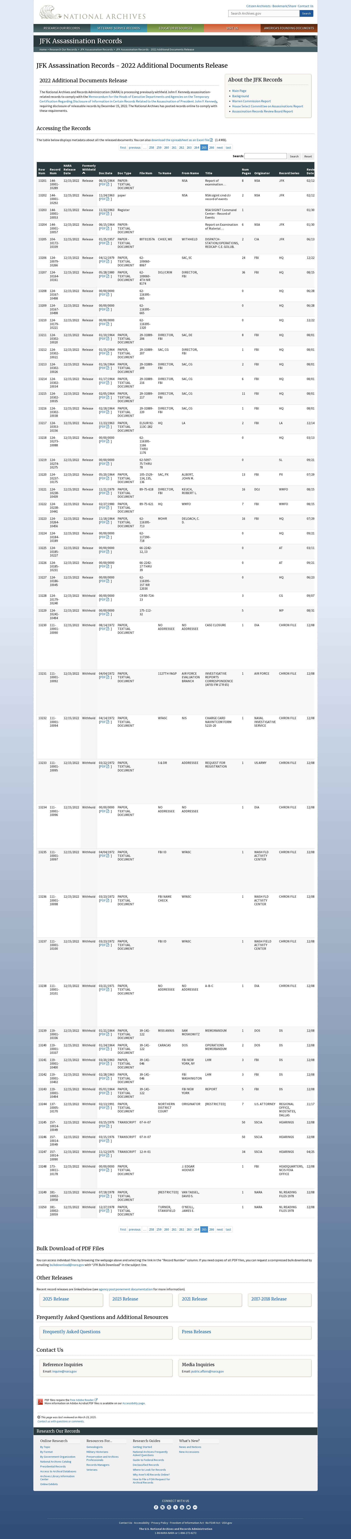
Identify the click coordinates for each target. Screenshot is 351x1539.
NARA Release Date (70, 169)
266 (211, 147)
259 (159, 147)
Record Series (289, 173)
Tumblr (175, 1507)
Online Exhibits (49, 1484)
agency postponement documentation (126, 1289)
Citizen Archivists (258, 6)
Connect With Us (175, 1501)
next (220, 147)
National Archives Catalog (55, 1461)
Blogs (188, 1507)
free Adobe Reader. (82, 1400)
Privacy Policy (159, 1523)
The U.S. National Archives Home (92, 12)
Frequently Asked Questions (71, 1331)
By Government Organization (57, 1456)
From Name (190, 173)
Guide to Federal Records (148, 1460)
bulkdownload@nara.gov (67, 1265)
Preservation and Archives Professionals (103, 1458)
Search (306, 13)
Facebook (156, 1507)
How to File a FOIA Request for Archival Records (151, 1480)
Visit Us (232, 28)
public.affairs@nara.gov (207, 1371)
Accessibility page (133, 1403)
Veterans (92, 1469)
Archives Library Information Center (57, 1477)
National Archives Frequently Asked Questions (150, 1453)
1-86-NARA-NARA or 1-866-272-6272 (175, 1533)
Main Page (239, 91)
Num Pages (246, 171)
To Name (164, 173)
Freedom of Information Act (187, 1523)
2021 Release (194, 1299)
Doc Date (105, 173)
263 (189, 147)
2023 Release (125, 1299)
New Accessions (189, 1452)
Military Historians (97, 1452)
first (123, 147)
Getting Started (142, 1447)
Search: (238, 156)
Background (240, 96)
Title (208, 173)
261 (174, 147)
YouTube (182, 1507)
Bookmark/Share (284, 6)
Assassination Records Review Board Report (262, 111)
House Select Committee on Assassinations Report (267, 106)
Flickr (195, 1507)
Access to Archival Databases (58, 1471)
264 (196, 147)
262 (181, 147)
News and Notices (190, 1447)
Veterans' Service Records (119, 28)
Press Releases (196, 1331)
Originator (262, 173)
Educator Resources (175, 28)
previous (135, 147)
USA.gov (227, 1523)
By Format (46, 1452)
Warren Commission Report (251, 101)
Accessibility (142, 1523)
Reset (308, 156)
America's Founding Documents (289, 28)
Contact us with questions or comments (61, 1421)
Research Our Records (62, 28)
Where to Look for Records (149, 1469)
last (228, 147)
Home (43, 49)
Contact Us (305, 6)
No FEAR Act (213, 1523)
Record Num (55, 171)
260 (166, 147)
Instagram (169, 1507)
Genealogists (95, 1447)
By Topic (45, 1447)
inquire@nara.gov (64, 1371)
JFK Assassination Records (96, 49)
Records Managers (98, 1465)
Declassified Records (146, 1465)
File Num (146, 173)
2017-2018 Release (269, 1299)
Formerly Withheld (89, 167)
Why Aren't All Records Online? (151, 1474)
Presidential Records (53, 1466)
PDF (103, 184)
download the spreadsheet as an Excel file (180, 140)
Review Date (312, 171)
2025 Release (56, 1299)
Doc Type (124, 173)
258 (151, 147)
